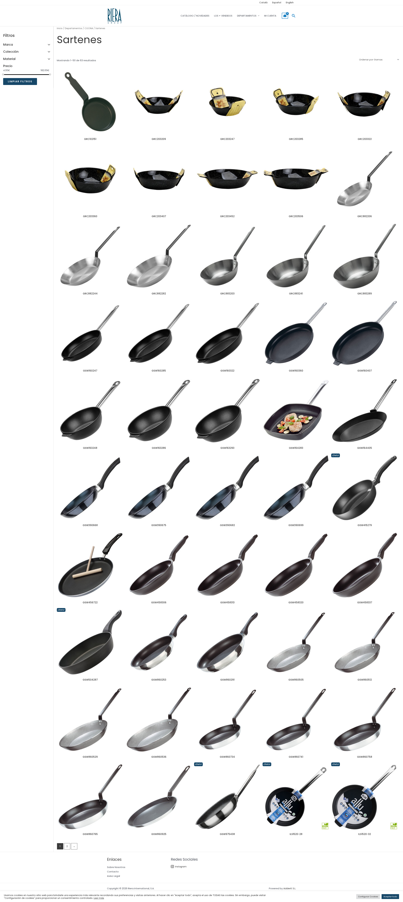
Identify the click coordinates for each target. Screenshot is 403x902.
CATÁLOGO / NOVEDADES (195, 15)
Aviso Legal (113, 876)
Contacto (113, 871)
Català (263, 2)
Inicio (59, 28)
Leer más (99, 898)
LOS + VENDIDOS (223, 15)
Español (276, 2)
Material (9, 59)
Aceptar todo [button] (390, 896)
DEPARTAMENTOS (246, 15)
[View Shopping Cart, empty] (285, 16)
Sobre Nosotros (116, 867)
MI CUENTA (270, 15)
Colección (11, 52)
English (290, 2)
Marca (8, 45)
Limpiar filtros (20, 81)
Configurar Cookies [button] (368, 896)
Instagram (181, 866)
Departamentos (73, 28)
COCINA (89, 28)
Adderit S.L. (289, 888)
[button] (293, 15)
